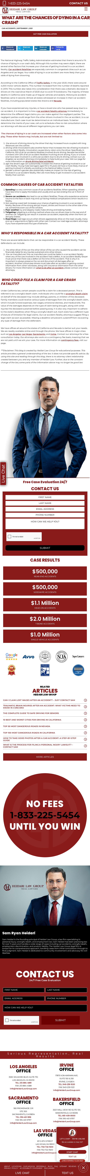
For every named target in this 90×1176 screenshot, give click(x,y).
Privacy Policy (11, 1168)
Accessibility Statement (31, 1168)
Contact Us (78, 3)
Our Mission (29, 1166)
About (7, 1166)
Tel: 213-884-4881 (23, 1083)
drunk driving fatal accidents (39, 161)
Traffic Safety (43, 83)
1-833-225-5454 (45, 815)
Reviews (72, 1166)
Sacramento (39, 334)
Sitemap (63, 1166)
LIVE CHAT (22, 1173)
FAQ (56, 1166)
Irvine (53, 334)
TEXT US (67, 1173)
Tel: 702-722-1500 (45, 1147)
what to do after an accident (50, 268)
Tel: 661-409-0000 (66, 1115)
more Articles (45, 757)
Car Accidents (8, 28)
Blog (50, 1166)
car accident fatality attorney (52, 111)
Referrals (41, 1166)
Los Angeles (15, 334)
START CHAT (72, 1152)
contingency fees (70, 340)
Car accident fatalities (19, 69)
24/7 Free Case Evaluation (45, 34)
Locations (17, 1166)
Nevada (58, 101)
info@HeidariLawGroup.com (23, 1089)
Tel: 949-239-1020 (66, 1084)
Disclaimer (49, 1168)
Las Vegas (27, 334)
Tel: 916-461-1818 (23, 1117)
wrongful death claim (77, 294)
